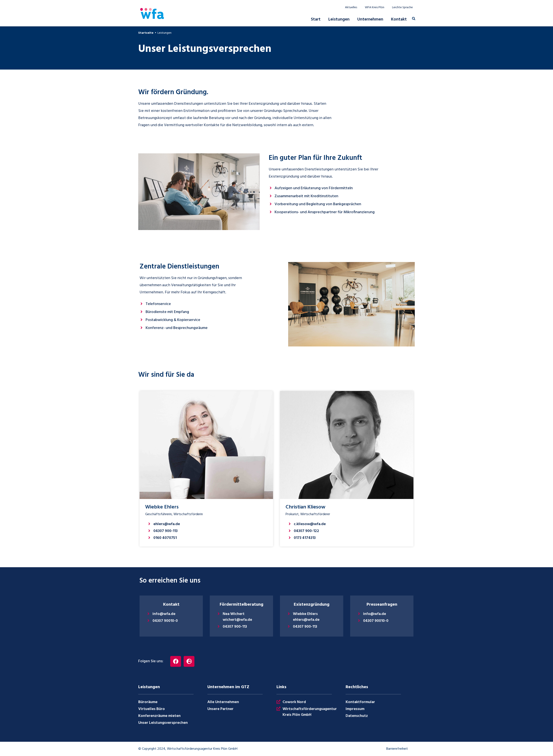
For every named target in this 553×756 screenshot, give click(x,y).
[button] (414, 19)
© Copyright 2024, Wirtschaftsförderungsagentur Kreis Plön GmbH (187, 749)
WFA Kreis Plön (374, 7)
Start (316, 19)
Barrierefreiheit (397, 749)
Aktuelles (351, 7)
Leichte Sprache (402, 7)
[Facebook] (175, 661)
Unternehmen (370, 19)
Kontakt (399, 19)
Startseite (145, 32)
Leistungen (339, 19)
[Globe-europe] (189, 661)
